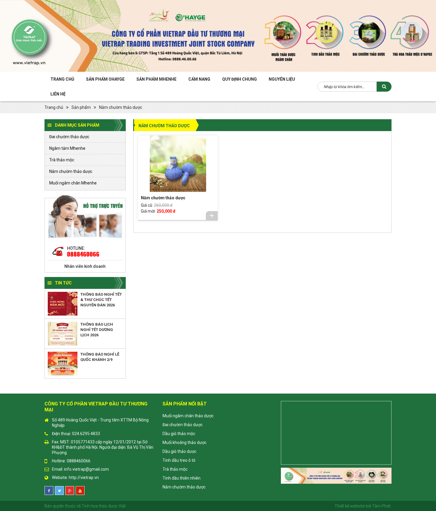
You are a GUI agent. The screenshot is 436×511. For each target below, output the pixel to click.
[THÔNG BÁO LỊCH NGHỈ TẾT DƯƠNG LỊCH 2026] (62, 334)
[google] (69, 490)
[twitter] (59, 490)
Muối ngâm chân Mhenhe (73, 183)
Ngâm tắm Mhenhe (67, 148)
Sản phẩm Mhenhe (156, 79)
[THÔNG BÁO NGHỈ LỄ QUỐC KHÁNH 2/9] (62, 363)
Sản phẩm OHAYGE (105, 79)
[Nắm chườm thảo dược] (178, 164)
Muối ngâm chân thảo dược (188, 415)
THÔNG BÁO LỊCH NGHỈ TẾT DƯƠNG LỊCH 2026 (96, 329)
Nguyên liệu (282, 79)
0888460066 (83, 254)
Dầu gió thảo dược (179, 451)
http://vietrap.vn (84, 477)
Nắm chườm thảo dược (120, 107)
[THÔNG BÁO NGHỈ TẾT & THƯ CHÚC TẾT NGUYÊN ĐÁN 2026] (62, 304)
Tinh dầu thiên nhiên (182, 478)
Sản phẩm (81, 107)
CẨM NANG (199, 79)
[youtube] (80, 490)
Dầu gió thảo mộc (179, 433)
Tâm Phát (381, 506)
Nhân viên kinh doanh (85, 266)
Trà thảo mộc (61, 159)
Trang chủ (62, 79)
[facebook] (48, 490)
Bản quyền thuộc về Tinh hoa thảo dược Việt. (85, 506)
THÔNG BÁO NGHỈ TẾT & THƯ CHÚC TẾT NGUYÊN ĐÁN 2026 (101, 299)
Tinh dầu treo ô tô (179, 460)
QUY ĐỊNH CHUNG (239, 79)
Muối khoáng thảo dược (184, 442)
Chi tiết (212, 215)
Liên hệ (58, 94)
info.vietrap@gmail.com (86, 469)
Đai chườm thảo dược (69, 136)
